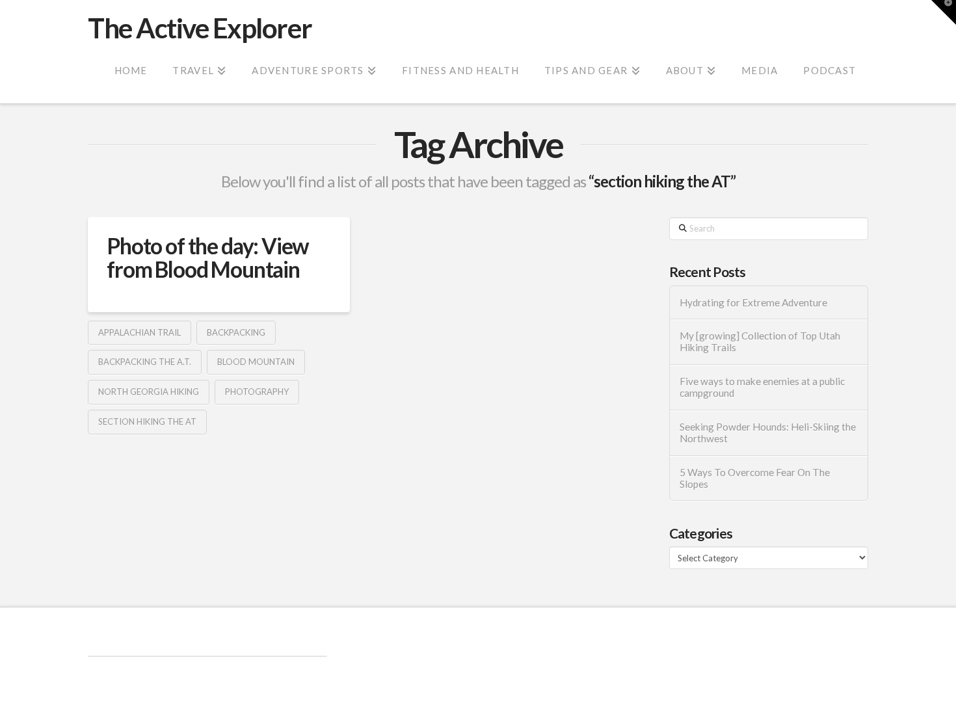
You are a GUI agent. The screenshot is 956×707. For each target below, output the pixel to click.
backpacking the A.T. (144, 361)
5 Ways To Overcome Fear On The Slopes (755, 478)
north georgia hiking (148, 391)
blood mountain (256, 361)
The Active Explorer (200, 28)
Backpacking (236, 332)
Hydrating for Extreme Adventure (753, 302)
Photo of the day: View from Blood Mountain (208, 257)
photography (257, 391)
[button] (943, 12)
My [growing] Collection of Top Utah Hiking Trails (760, 342)
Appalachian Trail (139, 332)
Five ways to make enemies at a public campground (762, 387)
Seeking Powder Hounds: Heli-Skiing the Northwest (768, 433)
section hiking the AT (147, 421)
